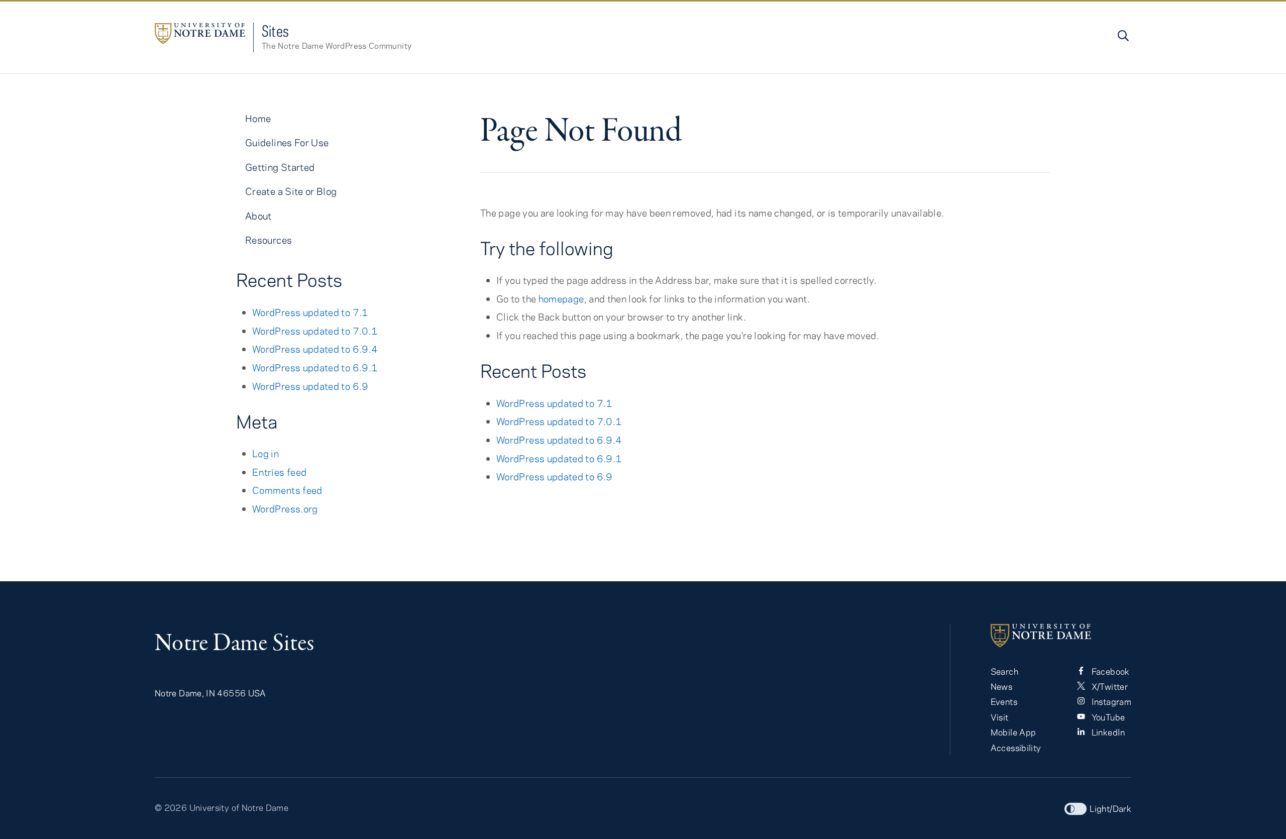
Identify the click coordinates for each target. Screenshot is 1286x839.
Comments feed (287, 490)
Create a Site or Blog (291, 191)
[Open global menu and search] (1122, 36)
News (1001, 686)
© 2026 (171, 807)
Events (1004, 701)
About (258, 215)
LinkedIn (1107, 732)
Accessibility (1016, 747)
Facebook (1109, 671)
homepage (561, 298)
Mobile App (1013, 732)
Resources (268, 240)
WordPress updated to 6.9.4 (559, 440)
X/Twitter (1108, 686)
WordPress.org (285, 508)
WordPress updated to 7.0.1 (559, 421)
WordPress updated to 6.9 (554, 476)
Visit (1000, 716)
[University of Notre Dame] (1061, 635)
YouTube (1107, 716)
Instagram (1110, 701)
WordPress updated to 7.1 (554, 403)
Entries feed (279, 472)
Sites (275, 31)
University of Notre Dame (239, 807)
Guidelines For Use (287, 142)
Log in (265, 453)
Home (258, 118)
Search (1004, 671)
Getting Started (279, 167)
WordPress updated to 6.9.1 (559, 458)
